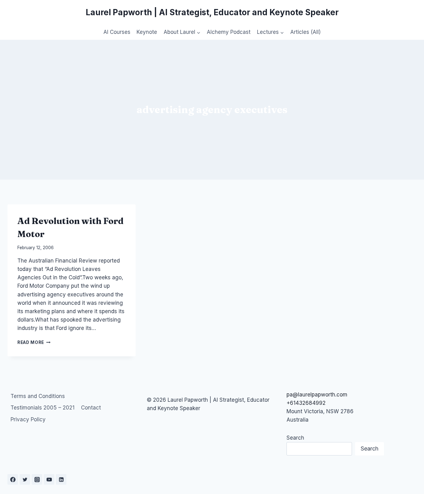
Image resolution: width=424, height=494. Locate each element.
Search (295, 438)
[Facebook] (12, 479)
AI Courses (116, 32)
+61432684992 (306, 403)
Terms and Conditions (38, 396)
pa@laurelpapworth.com (316, 394)
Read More (34, 342)
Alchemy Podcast (228, 32)
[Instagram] (37, 479)
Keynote (147, 32)
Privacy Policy (28, 419)
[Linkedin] (61, 479)
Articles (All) (305, 32)
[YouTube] (49, 479)
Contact (91, 408)
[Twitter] (25, 479)
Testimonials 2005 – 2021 (42, 408)
